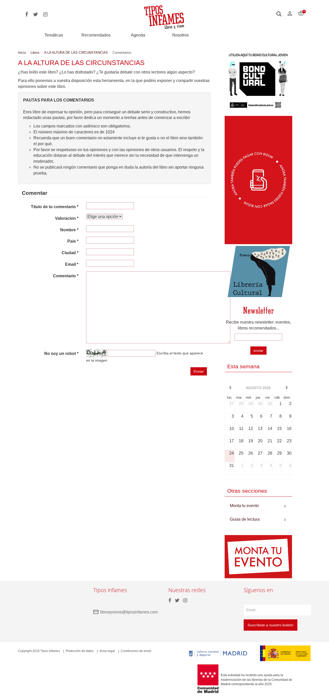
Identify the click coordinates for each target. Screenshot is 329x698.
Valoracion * (66, 218)
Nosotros (180, 35)
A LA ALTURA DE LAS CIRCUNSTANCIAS (76, 52)
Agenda (138, 35)
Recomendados (96, 35)
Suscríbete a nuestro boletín (271, 625)
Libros (35, 52)
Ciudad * (70, 253)
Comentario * (65, 276)
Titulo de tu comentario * (54, 207)
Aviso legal (107, 651)
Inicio (22, 52)
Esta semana (243, 366)
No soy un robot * (61, 353)
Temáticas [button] (53, 35)
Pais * (72, 241)
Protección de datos (80, 651)
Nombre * (69, 230)
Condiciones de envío (136, 651)
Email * (71, 264)
